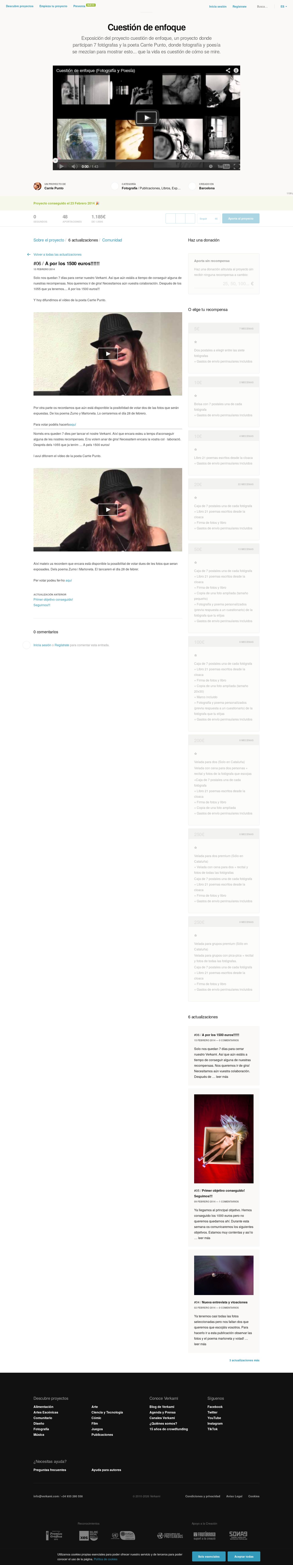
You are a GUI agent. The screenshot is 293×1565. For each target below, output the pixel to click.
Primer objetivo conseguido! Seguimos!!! (53, 602)
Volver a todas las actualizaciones (57, 254)
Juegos (97, 1429)
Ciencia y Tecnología (107, 1412)
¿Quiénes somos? (163, 1423)
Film (94, 1423)
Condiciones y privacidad (202, 1496)
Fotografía (129, 188)
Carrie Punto (54, 188)
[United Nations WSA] (123, 1535)
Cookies (254, 1496)
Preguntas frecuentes (49, 1469)
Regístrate (240, 6)
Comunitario (42, 1417)
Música (38, 1434)
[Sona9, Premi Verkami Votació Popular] (239, 1535)
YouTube (214, 1417)
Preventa (79, 6)
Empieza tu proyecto (53, 6)
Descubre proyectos (19, 6)
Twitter (212, 1412)
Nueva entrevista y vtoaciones (221, 1302)
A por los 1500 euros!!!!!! (216, 1034)
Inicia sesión (218, 6)
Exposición (180, 188)
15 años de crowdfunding (168, 1429)
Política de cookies (105, 1559)
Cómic (96, 1417)
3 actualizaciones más (244, 1360)
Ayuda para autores (106, 1469)
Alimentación (43, 1406)
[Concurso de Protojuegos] (170, 1535)
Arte (94, 1406)
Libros (165, 188)
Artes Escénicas (45, 1412)
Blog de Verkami (161, 1406)
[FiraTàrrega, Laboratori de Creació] (204, 1535)
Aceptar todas (244, 1556)
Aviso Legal (234, 1496)
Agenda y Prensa (162, 1412)
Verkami (147, 6)
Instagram (215, 1423)
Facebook (215, 1406)
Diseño (38, 1423)
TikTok (212, 1429)
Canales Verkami (162, 1417)
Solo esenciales (209, 1556)
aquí (73, 424)
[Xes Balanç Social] (88, 1535)
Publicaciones (150, 188)
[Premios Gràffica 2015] (54, 1535)
